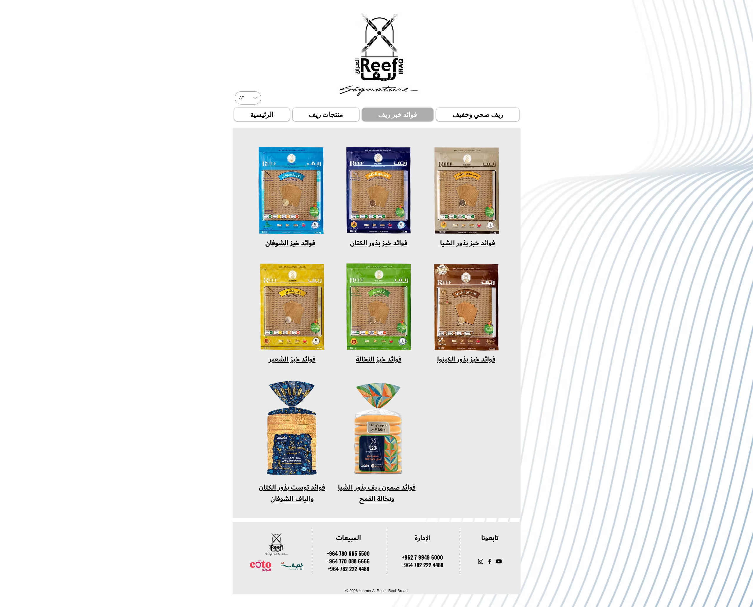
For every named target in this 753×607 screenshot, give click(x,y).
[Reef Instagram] (480, 561)
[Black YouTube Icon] (498, 561)
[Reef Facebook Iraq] (489, 561)
